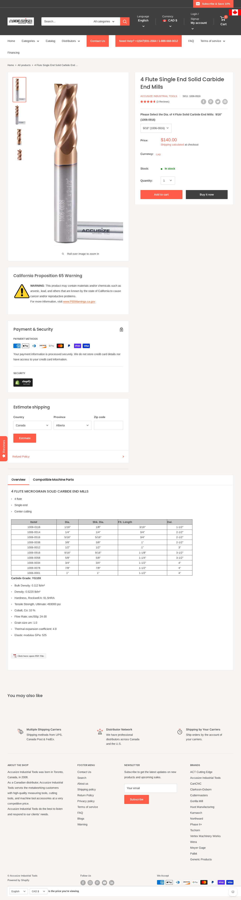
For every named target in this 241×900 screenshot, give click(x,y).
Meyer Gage (198, 847)
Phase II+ (196, 824)
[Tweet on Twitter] (217, 101)
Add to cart (161, 194)
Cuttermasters (199, 795)
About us (82, 783)
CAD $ (35, 891)
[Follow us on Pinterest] (97, 882)
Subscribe (136, 799)
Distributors (69, 40)
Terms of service (211, 40)
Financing (13, 52)
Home (11, 40)
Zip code (99, 417)
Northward (196, 818)
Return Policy (85, 795)
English (15, 891)
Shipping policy (86, 789)
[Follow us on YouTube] (104, 882)
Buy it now (207, 194)
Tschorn (195, 830)
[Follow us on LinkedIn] (111, 882)
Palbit (193, 853)
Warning (82, 824)
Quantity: (146, 180)
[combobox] (65, 21)
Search (81, 777)
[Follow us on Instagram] (90, 882)
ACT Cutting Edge (201, 771)
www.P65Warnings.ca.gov (79, 301)
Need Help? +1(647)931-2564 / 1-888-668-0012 (148, 40)
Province (59, 417)
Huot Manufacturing (202, 806)
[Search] (125, 21)
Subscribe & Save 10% (216, 3)
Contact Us (97, 40)
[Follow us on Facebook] (83, 882)
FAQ (191, 40)
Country (18, 417)
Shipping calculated (172, 144)
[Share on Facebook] (203, 101)
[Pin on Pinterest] (210, 101)
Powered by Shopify (18, 880)
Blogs (80, 818)
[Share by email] (225, 101)
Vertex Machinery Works (205, 836)
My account (199, 23)
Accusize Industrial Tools (158, 96)
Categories (28, 40)
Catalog (50, 40)
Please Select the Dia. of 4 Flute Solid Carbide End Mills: (181, 117)
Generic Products (201, 859)
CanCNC (195, 783)
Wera (193, 841)
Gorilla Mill (196, 801)
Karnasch (196, 812)
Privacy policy (86, 801)
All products (24, 65)
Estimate (25, 438)
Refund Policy (21, 456)
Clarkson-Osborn (200, 789)
